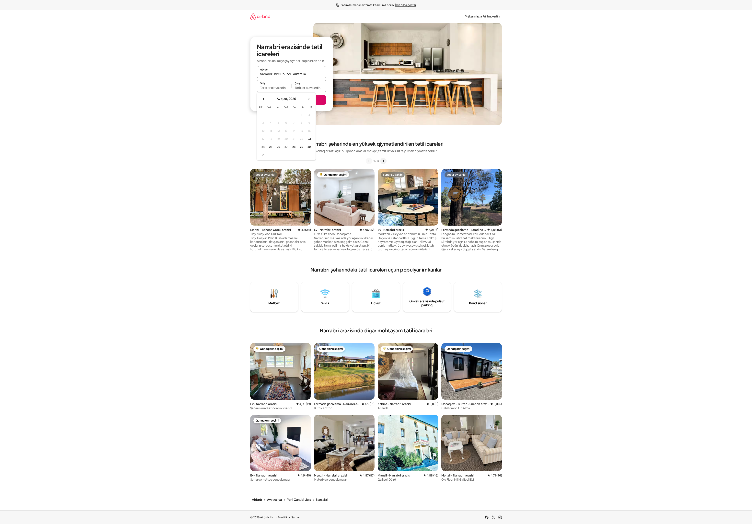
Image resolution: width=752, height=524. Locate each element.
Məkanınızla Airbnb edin (482, 16)
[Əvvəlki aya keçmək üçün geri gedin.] (263, 99)
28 (293, 147)
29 (301, 147)
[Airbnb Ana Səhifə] (260, 16)
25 (270, 147)
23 (309, 139)
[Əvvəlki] (369, 161)
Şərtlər (295, 517)
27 (286, 147)
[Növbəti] (383, 161)
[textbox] (274, 87)
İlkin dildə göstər (405, 5)
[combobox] (291, 74)
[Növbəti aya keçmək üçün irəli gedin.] (309, 99)
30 (309, 147)
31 (263, 155)
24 (263, 147)
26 (278, 147)
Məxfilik (283, 517)
